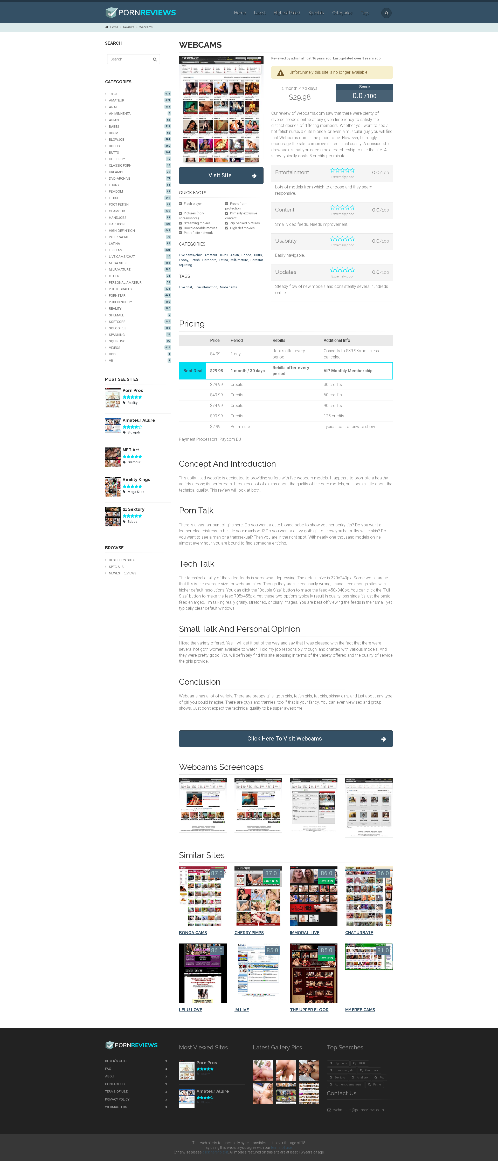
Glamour (139, 211)
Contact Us (115, 1084)
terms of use (281, 1147)
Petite (377, 1084)
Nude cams (228, 287)
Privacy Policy (117, 1099)
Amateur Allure (139, 420)
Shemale (139, 315)
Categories (342, 12)
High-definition (139, 231)
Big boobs (341, 1063)
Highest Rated (287, 12)
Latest (260, 12)
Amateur (139, 100)
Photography (139, 289)
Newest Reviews (122, 573)
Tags (365, 12)
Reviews (128, 27)
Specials (316, 12)
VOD (139, 354)
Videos (139, 348)
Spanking (139, 335)
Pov (382, 1077)
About (110, 1076)
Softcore (139, 322)
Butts (139, 152)
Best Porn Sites (122, 560)
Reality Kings (136, 479)
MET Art (131, 449)
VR (139, 361)
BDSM (139, 133)
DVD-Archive (139, 178)
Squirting (139, 341)
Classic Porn (139, 165)
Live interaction (206, 287)
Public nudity (139, 302)
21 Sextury (133, 509)
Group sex (371, 1070)
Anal (139, 107)
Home (240, 12)
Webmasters (116, 1107)
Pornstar (139, 295)
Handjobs (139, 218)
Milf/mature (239, 260)
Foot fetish (139, 204)
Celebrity (139, 159)
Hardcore (139, 224)
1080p (362, 1063)
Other (139, 276)
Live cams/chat (139, 257)
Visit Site (220, 175)
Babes (139, 126)
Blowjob (139, 139)
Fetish (139, 198)
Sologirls (139, 328)
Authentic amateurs (348, 1084)
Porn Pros (133, 390)
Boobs (139, 146)
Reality (139, 308)
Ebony (139, 185)
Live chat (185, 287)
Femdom (139, 191)
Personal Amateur (139, 282)
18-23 (139, 94)
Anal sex (362, 1077)
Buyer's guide (116, 1061)
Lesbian (139, 250)
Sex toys (340, 1077)
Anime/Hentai (139, 114)
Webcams (146, 27)
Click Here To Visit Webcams (284, 738)
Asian (139, 120)
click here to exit (215, 1152)
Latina (139, 244)
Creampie (139, 172)
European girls (344, 1070)
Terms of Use (116, 1092)
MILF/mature (139, 269)
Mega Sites (139, 263)
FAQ (108, 1069)
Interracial (139, 237)
